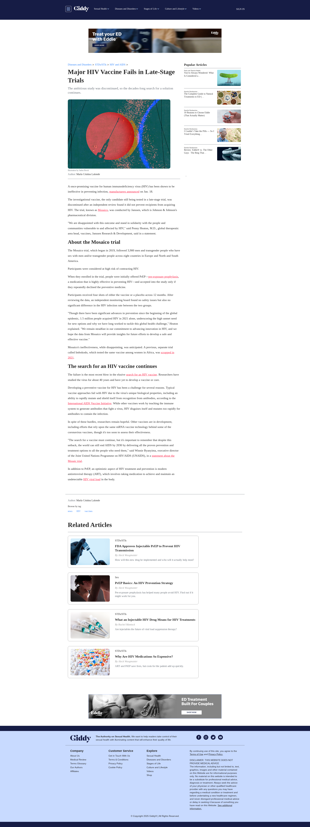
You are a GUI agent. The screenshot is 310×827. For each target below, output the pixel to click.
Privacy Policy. (215, 754)
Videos (150, 771)
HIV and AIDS (117, 64)
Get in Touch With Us (119, 755)
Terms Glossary (78, 763)
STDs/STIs (100, 64)
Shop (149, 775)
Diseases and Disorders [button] (125, 9)
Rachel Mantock (126, 624)
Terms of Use (196, 754)
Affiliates (74, 771)
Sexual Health (154, 755)
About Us (75, 755)
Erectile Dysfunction (190, 91)
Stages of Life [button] (150, 9)
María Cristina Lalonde (88, 174)
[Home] (81, 9)
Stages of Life (154, 763)
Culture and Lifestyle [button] (174, 9)
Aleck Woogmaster (127, 555)
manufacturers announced (124, 191)
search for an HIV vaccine (141, 374)
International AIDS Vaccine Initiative (89, 403)
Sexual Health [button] (100, 9)
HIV (79, 511)
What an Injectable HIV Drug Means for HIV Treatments (155, 619)
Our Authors (76, 767)
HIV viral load (91, 479)
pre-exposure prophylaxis (163, 276)
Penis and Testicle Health (192, 70)
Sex (117, 577)
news (70, 511)
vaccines (88, 511)
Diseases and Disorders (80, 64)
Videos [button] (195, 9)
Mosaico (103, 210)
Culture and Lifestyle (157, 767)
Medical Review (78, 759)
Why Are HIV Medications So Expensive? (144, 656)
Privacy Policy (115, 763)
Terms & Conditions (118, 759)
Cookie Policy (115, 767)
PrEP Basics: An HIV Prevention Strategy (144, 583)
